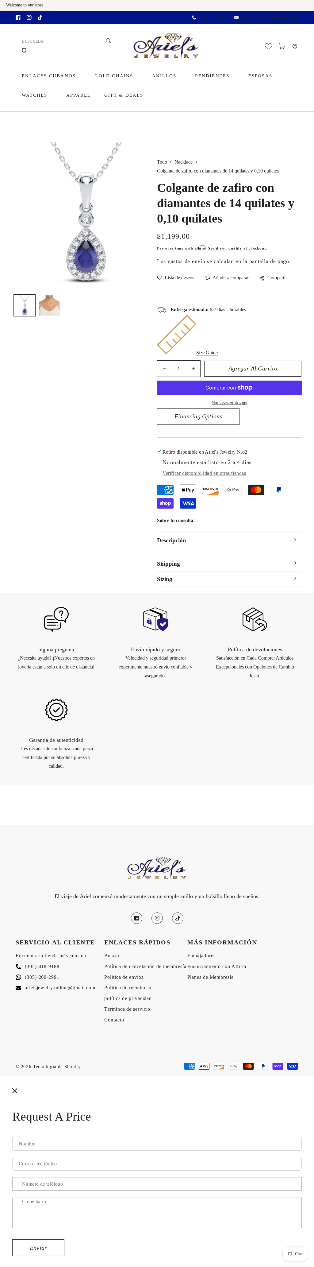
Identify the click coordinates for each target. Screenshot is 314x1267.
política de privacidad (128, 998)
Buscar (111, 955)
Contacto (114, 1019)
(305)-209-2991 (37, 977)
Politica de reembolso (127, 987)
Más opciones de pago (229, 402)
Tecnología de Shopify (57, 1066)
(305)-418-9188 (37, 966)
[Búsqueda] (108, 40)
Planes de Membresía (210, 977)
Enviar (38, 1247)
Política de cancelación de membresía (145, 966)
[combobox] (66, 41)
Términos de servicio (127, 1009)
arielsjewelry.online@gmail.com (55, 987)
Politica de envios (123, 977)
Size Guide (207, 352)
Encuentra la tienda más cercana (51, 955)
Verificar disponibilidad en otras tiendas (204, 473)
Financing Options (198, 416)
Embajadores (201, 955)
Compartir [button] (277, 277)
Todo (162, 162)
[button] (281, 46)
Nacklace (183, 162)
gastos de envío (186, 261)
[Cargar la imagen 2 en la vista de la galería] (49, 305)
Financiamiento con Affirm (217, 966)
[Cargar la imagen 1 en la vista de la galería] (24, 305)
